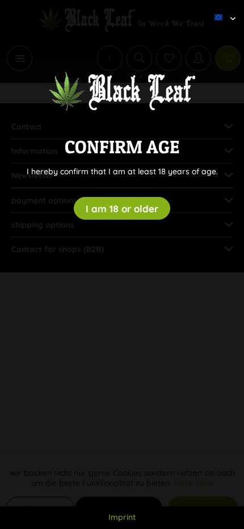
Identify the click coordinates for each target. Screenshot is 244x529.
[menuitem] (220, 8)
